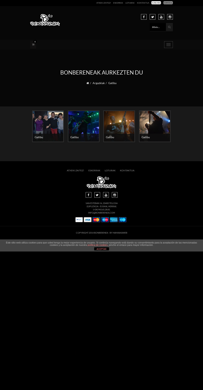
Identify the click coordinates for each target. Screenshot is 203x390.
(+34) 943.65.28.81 (101, 209)
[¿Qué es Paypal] (79, 220)
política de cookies (98, 245)
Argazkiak (99, 83)
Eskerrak (118, 3)
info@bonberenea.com (101, 212)
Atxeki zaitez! (103, 3)
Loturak (130, 3)
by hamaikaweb (118, 232)
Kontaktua (143, 3)
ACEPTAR (101, 249)
